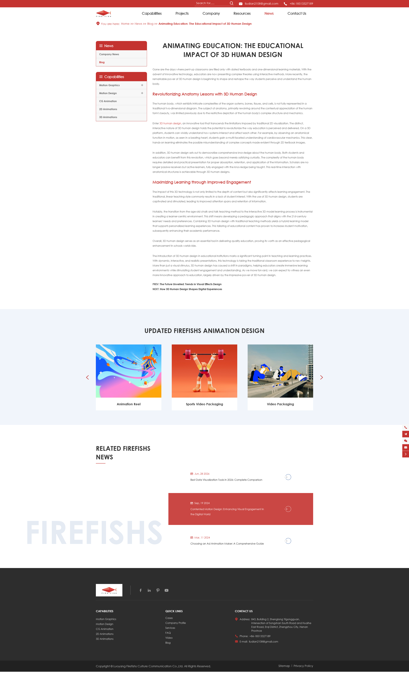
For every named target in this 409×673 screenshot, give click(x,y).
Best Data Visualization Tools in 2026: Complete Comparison (226, 479)
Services (170, 627)
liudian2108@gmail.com (261, 3)
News (269, 13)
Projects (182, 13)
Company (211, 13)
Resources (242, 13)
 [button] (321, 377)
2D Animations (108, 109)
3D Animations (108, 117)
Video (169, 637)
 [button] (87, 377)
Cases (169, 618)
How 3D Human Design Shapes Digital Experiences (191, 289)
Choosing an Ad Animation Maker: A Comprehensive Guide (227, 543)
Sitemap (284, 666)
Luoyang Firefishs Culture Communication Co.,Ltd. (148, 666)
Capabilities (152, 13)
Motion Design (108, 93)
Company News (109, 54)
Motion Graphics (109, 85)
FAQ (168, 632)
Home (125, 23)
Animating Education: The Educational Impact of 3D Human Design (205, 23)
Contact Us (297, 13)
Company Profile (175, 622)
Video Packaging (204, 404)
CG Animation (108, 101)
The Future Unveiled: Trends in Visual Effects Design (191, 284)
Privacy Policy (303, 666)
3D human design (170, 123)
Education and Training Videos (280, 404)
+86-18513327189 (301, 3)
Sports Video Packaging (128, 404)
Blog (150, 23)
